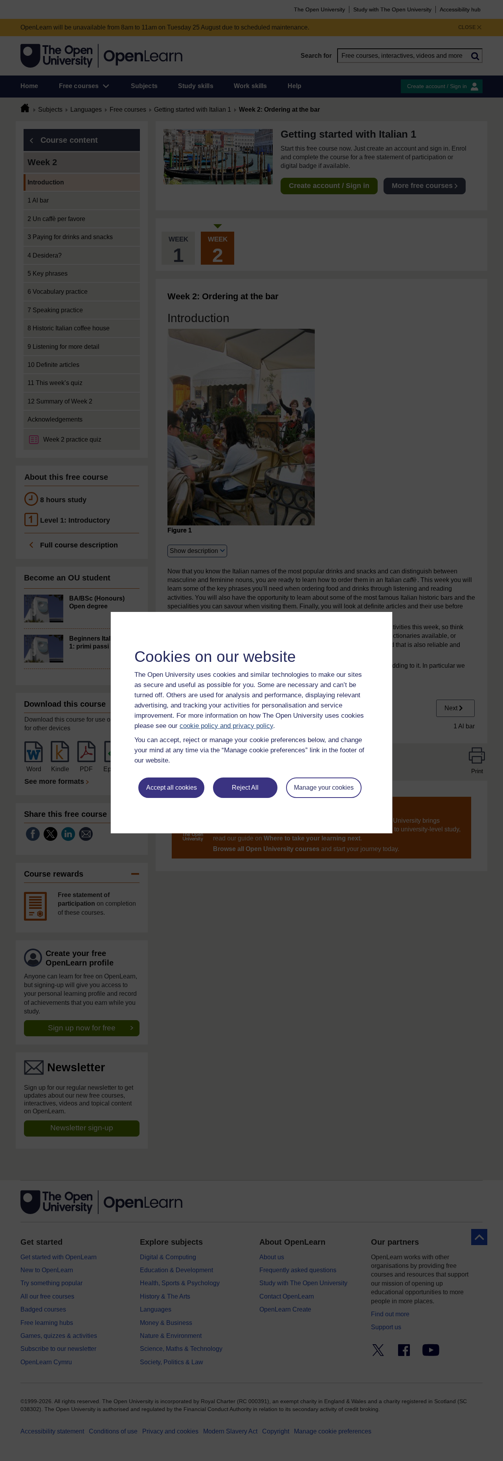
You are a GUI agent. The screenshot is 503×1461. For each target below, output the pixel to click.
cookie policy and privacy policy (226, 726)
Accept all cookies (171, 787)
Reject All (245, 787)
